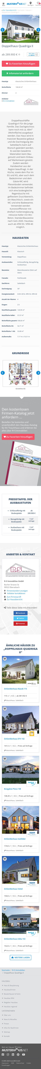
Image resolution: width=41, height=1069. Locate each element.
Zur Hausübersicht (10, 10)
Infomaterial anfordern (22, 73)
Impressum (5, 1063)
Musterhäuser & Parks (12, 994)
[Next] (38, 29)
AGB (12, 1063)
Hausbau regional (10, 1006)
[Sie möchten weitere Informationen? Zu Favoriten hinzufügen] (20, 29)
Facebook (21, 613)
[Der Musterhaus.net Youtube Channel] (23, 1055)
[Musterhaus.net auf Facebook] (4, 1055)
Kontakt (7, 1036)
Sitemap (7, 1032)
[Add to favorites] (5, 659)
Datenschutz (20, 1063)
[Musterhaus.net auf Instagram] (9, 1055)
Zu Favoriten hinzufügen (22, 63)
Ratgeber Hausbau (11, 1002)
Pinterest (21, 623)
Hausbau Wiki (9, 998)
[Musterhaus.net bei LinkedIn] (14, 1055)
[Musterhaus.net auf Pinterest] (19, 1055)
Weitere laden (22, 957)
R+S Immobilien (18, 970)
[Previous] (2, 29)
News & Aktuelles (10, 1019)
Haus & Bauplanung (11, 985)
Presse (6, 1023)
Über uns (7, 1015)
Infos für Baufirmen (11, 1028)
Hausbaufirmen (10, 990)
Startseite (6, 970)
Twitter (21, 618)
